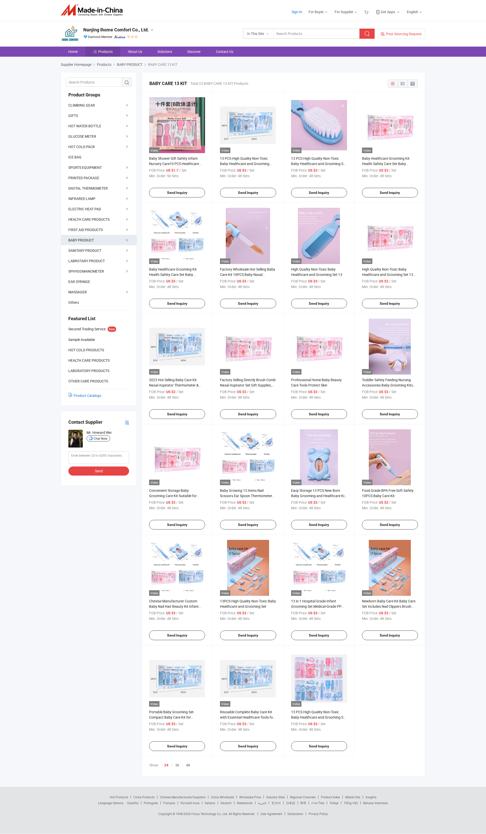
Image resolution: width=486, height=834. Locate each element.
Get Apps (388, 11)
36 (177, 765)
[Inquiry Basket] (367, 11)
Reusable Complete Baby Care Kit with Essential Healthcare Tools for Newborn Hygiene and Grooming (247, 717)
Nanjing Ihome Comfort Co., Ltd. (116, 29)
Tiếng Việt (351, 803)
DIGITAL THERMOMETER (88, 188)
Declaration (295, 814)
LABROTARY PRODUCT (86, 260)
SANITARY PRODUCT (84, 250)
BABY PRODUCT (81, 240)
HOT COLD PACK (81, 146)
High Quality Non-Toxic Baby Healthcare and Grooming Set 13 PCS (387, 274)
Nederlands (245, 803)
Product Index (330, 797)
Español (132, 803)
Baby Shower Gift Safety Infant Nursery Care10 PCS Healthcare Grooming (174, 163)
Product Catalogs (87, 395)
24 (166, 765)
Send (99, 471)
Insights (371, 797)
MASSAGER (77, 292)
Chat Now (100, 438)
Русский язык (189, 803)
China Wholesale (222, 797)
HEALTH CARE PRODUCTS (89, 219)
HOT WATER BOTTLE (84, 126)
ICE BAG (75, 157)
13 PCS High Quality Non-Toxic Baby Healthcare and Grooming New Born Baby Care (244, 163)
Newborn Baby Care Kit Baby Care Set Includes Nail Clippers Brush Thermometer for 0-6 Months (388, 606)
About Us (135, 51)
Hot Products (119, 797)
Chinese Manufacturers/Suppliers (183, 797)
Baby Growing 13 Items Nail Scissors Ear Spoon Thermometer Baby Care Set (246, 495)
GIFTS (73, 115)
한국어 (276, 803)
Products (105, 51)
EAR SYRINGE (79, 281)
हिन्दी (303, 803)
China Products (144, 797)
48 (188, 765)
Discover (194, 51)
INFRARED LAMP (81, 198)
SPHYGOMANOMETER (86, 271)
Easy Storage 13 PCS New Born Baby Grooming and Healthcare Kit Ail (318, 495)
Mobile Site (352, 797)
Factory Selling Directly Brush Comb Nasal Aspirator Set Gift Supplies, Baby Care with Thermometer (248, 385)
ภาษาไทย (317, 803)
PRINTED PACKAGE (83, 177)
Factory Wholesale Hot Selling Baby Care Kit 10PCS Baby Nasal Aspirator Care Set (247, 274)
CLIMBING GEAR (81, 105)
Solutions (164, 51)
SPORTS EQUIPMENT (85, 167)
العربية (262, 803)
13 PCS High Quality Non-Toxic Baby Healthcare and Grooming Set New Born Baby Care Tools (318, 163)
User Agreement (271, 814)
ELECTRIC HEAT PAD (84, 209)
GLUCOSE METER (82, 136)
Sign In (297, 11)
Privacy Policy (318, 814)
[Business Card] (127, 422)
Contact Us (224, 51)
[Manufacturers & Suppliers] (93, 10)
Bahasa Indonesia (375, 803)
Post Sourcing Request (404, 33)
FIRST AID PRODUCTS (85, 229)
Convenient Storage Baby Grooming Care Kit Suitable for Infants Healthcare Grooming (173, 495)
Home (73, 51)
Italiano (210, 803)
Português (151, 803)
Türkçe (334, 803)
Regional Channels (303, 797)
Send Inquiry (177, 193)
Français (169, 803)
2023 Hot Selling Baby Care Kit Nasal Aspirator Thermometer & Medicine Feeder (174, 385)
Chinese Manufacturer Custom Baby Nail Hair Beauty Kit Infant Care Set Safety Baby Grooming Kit (176, 606)
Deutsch (226, 803)
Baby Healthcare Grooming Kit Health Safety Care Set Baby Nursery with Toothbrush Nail (386, 163)
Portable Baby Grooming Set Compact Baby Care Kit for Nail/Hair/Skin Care (171, 717)
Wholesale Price (250, 797)
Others (73, 302)
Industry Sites (275, 797)
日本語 (290, 803)
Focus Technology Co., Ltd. (210, 814)
